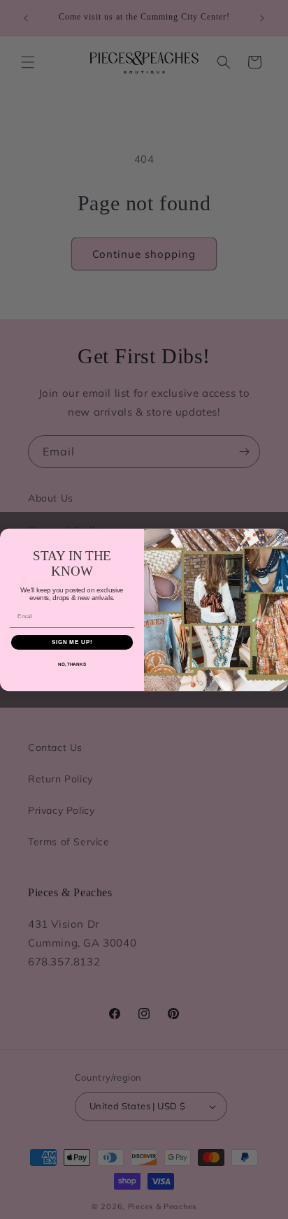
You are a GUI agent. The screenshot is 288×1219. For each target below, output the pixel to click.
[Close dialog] (280, 536)
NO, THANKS (72, 664)
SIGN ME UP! (72, 641)
